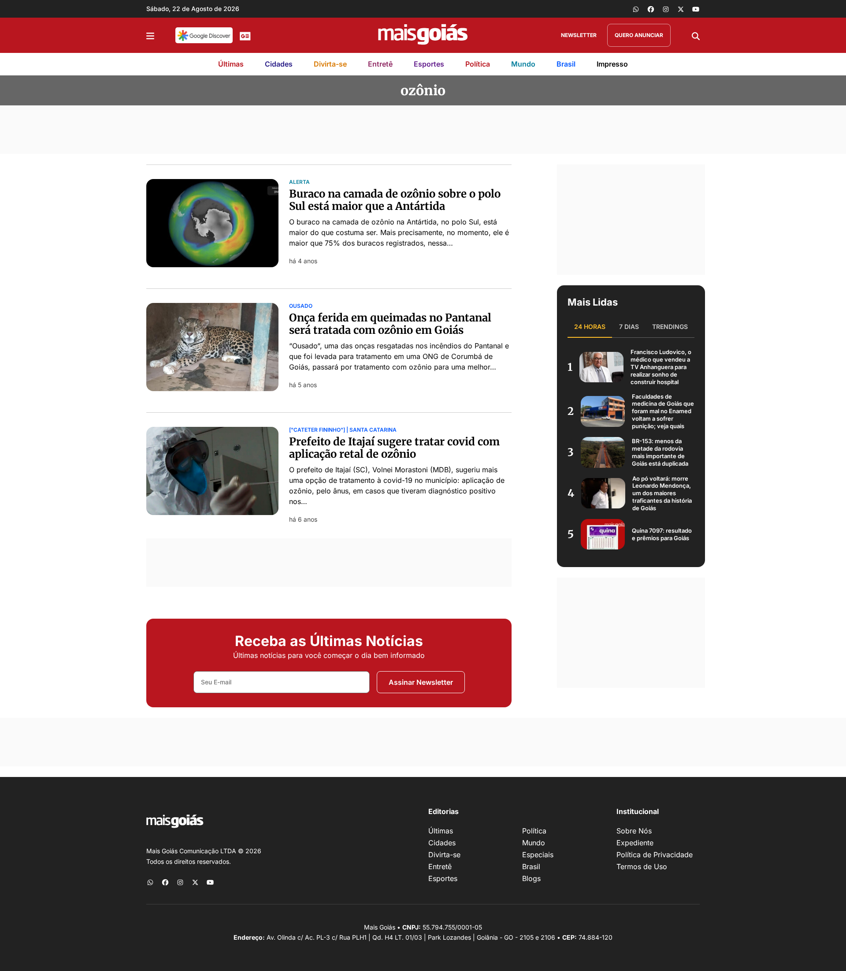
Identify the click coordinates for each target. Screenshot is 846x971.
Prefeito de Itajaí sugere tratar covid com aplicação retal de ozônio (394, 448)
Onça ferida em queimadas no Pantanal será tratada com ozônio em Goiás (390, 324)
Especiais (537, 854)
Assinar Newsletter (421, 682)
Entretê (380, 64)
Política (477, 64)
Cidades (279, 64)
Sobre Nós (634, 830)
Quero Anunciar (639, 35)
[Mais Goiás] (423, 35)
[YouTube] (696, 9)
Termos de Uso (641, 866)
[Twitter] (681, 9)
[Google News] (245, 35)
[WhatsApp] (636, 9)
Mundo (523, 64)
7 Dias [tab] (629, 326)
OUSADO (300, 306)
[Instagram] (666, 9)
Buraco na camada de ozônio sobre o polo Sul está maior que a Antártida (395, 200)
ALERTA (299, 182)
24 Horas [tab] (589, 326)
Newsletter (579, 35)
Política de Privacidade (654, 854)
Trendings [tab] (670, 326)
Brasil (566, 64)
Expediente (634, 842)
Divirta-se (330, 64)
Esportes (429, 64)
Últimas (231, 64)
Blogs (531, 878)
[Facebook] (651, 9)
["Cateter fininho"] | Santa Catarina (343, 430)
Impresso (612, 64)
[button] (150, 35)
